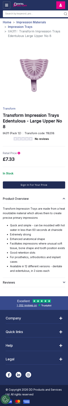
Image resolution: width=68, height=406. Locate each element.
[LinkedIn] (18, 375)
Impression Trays (20, 27)
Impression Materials (31, 22)
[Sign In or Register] (60, 5)
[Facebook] (9, 375)
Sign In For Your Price (34, 184)
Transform (9, 108)
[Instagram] (28, 375)
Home (7, 22)
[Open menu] (6, 5)
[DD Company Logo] (20, 5)
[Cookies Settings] (5, 399)
